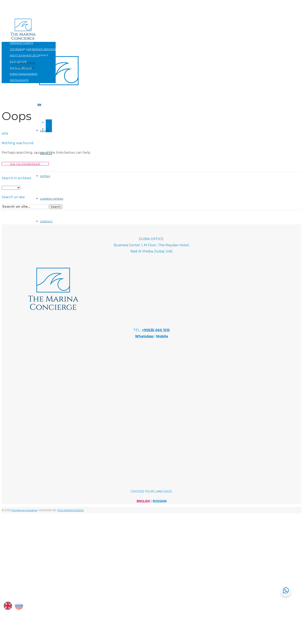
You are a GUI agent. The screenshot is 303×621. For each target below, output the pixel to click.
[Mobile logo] (43, 592)
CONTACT (46, 221)
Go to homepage (25, 163)
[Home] (59, 90)
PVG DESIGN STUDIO (71, 510)
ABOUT (44, 130)
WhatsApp (144, 336)
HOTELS (45, 176)
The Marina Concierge (24, 510)
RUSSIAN (160, 501)
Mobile (162, 336)
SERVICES (46, 153)
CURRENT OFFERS (51, 198)
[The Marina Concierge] (53, 319)
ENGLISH (143, 501)
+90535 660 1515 (156, 330)
